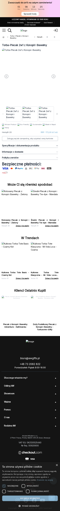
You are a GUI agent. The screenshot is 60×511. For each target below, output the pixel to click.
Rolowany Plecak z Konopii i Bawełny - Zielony (15, 221)
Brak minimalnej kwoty (15, 22)
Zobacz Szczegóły (22, 226)
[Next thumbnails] (57, 114)
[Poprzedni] (47, 37)
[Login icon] (56, 30)
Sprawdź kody (30, 14)
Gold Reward (48, 22)
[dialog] (30, 486)
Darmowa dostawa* (33, 22)
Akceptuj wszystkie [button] (30, 498)
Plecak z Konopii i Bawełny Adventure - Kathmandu (15, 325)
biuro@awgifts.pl (30, 358)
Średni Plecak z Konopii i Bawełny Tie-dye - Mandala (45, 221)
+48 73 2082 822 (30, 364)
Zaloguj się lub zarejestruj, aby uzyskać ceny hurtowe (30, 138)
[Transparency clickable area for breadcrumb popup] (18, 37)
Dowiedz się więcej (45, 480)
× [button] (57, 465)
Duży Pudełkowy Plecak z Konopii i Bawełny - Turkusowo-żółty (44, 327)
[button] (30, 506)
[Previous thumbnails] (3, 114)
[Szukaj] (9, 30)
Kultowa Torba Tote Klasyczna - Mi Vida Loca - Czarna (45, 275)
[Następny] (54, 37)
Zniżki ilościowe (30, 25)
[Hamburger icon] (4, 30)
